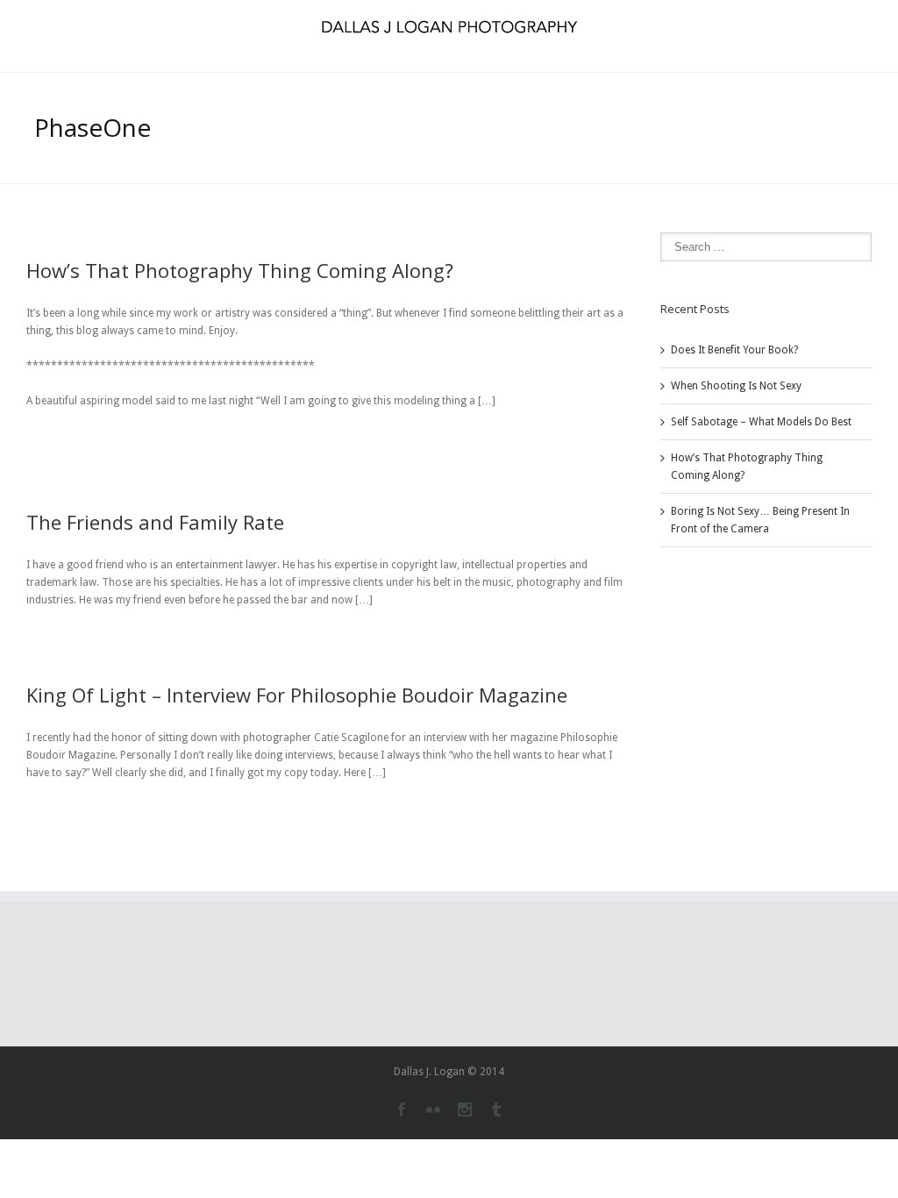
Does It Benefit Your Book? (734, 350)
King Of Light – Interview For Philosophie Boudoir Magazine (296, 694)
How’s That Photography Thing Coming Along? (239, 270)
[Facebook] (402, 1109)
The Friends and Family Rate (155, 522)
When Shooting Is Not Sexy (736, 386)
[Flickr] (433, 1109)
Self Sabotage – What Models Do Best (761, 422)
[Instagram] (465, 1109)
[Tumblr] (496, 1109)
